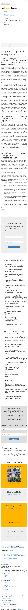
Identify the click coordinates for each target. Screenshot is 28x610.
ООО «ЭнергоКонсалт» (7, 606)
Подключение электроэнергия (10, 558)
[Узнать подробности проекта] (14, 475)
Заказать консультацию (14, 247)
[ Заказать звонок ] (6, 3)
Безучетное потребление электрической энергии (14, 555)
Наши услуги (6, 585)
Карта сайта (20, 609)
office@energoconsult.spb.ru (18, 0)
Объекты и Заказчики (8, 586)
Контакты (6, 589)
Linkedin (6, 575)
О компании (6, 583)
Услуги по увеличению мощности (11, 552)
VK (5, 576)
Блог (5, 588)
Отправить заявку (14, 439)
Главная (5, 582)
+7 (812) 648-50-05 (6, 0)
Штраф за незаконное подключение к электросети (15, 556)
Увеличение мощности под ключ (11, 554)
